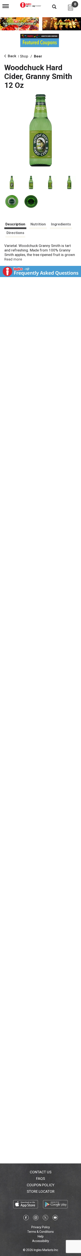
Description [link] (15, 224)
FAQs (40, 1178)
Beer (38, 56)
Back (11, 56)
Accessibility (40, 1241)
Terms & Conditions (40, 1231)
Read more (13, 259)
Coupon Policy (40, 1185)
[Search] (51, 6)
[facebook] (26, 1218)
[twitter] (45, 1218)
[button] (11, 182)
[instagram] (35, 1218)
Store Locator (40, 1191)
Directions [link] (15, 233)
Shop (24, 56)
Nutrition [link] (38, 224)
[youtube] (55, 1218)
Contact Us (40, 1172)
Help (41, 1236)
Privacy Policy (40, 1227)
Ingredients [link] (61, 224)
